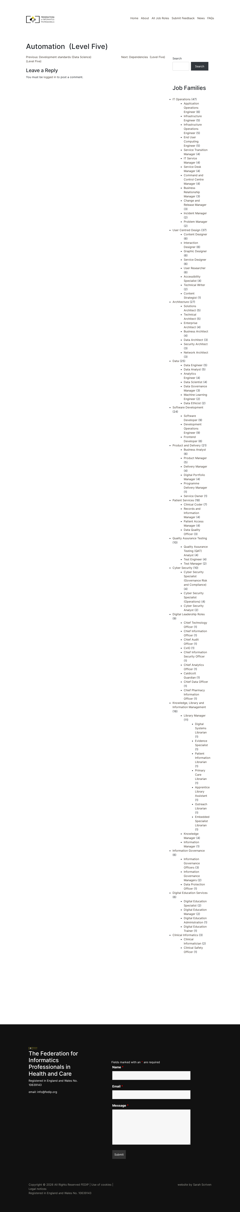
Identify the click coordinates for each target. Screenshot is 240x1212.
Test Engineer (193, 559)
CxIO (187, 648)
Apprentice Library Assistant (202, 791)
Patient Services (183, 500)
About (145, 18)
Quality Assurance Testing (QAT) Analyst (196, 551)
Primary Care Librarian (201, 775)
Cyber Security (182, 568)
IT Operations (181, 99)
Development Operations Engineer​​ (193, 428)
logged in (50, 77)
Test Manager (193, 563)
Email (117, 1086)
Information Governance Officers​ (192, 863)
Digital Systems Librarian (201, 728)
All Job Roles (160, 18)
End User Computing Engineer (191, 141)
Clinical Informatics (185, 935)
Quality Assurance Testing (190, 538)
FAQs (210, 18)
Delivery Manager (195, 466)
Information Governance (189, 850)
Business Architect (196, 331)
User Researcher (195, 268)
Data (176, 361)
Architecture (181, 302)
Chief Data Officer (196, 681)
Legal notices (37, 1189)
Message (120, 1105)
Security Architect (196, 344)
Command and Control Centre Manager (194, 179)
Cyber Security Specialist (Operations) (194, 597)
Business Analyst (195, 449)
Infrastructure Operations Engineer (193, 129)
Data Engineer (193, 365)
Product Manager (195, 458)
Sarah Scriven (202, 1184)
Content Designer (195, 234)
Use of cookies (101, 1184)
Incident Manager (195, 213)
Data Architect (193, 340)
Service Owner (193, 496)
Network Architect (196, 352)
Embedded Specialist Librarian (202, 821)
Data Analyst (192, 369)
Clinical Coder (193, 504)
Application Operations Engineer (191, 108)
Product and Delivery (187, 445)
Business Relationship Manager (192, 192)
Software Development (188, 407)
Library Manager (195, 715)
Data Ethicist (192, 403)
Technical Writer (194, 285)
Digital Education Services (190, 893)
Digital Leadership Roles (189, 614)
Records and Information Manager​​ (192, 513)
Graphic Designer (195, 251)
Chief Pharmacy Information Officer (194, 694)
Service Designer (195, 259)
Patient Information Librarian (202, 758)
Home (134, 18)
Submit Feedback (183, 18)
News (201, 18)
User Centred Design (186, 230)
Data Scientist (193, 382)
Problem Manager (195, 221)
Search (177, 58)
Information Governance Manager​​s (192, 876)
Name (118, 1067)
